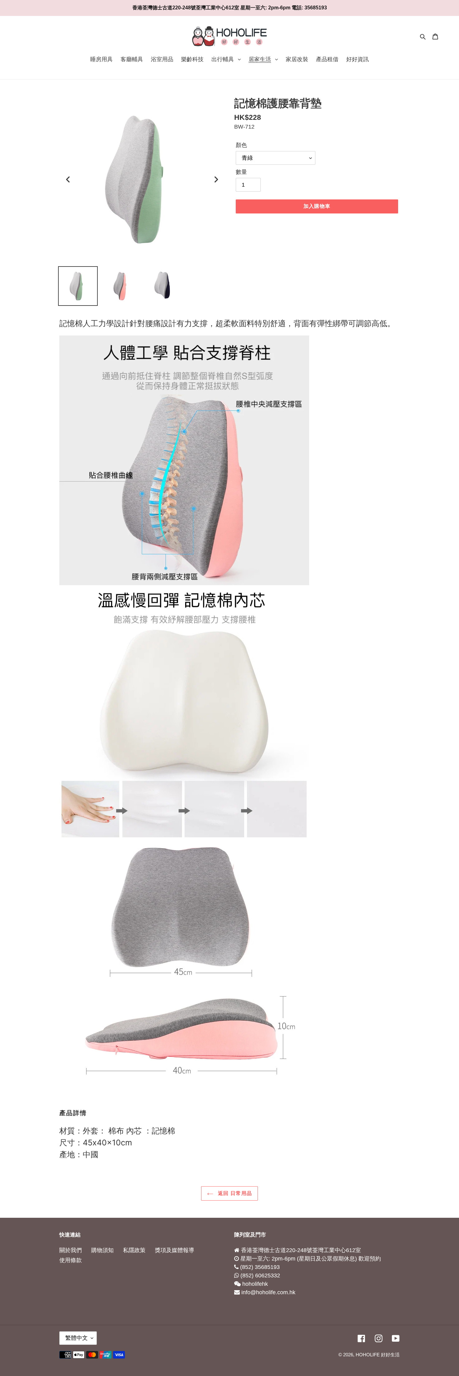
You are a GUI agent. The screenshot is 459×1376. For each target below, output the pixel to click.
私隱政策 (134, 1250)
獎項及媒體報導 (174, 1250)
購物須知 (102, 1250)
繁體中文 (76, 1338)
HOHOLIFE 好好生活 (378, 1354)
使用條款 (70, 1260)
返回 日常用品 (234, 1193)
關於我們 (70, 1250)
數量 (241, 172)
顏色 (241, 145)
